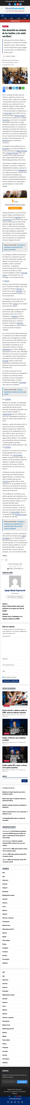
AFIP (3, 873)
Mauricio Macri (20, 115)
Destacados (5, 891)
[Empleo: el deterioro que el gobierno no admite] (15, 727)
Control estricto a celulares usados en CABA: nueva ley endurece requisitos (14, 711)
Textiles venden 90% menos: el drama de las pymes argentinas (14, 766)
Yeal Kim (19, 289)
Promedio (17, 568)
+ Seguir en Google (10, 56)
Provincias (5, 952)
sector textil (8, 113)
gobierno (15, 316)
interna (6, 281)
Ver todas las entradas (15, 597)
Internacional (5, 921)
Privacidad (22, 1091)
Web (3, 671)
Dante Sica (6, 120)
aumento (19, 291)
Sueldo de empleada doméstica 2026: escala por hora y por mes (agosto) (14, 843)
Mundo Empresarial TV (8, 929)
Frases (4, 906)
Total (10, 568)
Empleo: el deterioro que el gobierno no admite (14, 739)
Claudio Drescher (12, 153)
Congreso (4, 888)
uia (6, 560)
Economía (4, 899)
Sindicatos (5, 963)
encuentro (5, 148)
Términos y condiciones (11, 1091)
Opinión (4, 937)
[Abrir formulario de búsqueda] (27, 15)
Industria (4, 914)
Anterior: (13, 607)
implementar (6, 414)
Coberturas (5, 880)
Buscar (4, 776)
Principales (5, 948)
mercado (5, 361)
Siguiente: (12, 616)
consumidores (17, 455)
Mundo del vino (6, 925)
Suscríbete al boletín (10, 677)
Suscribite (22, 1082)
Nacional (4, 933)
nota (20, 564)
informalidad (15, 512)
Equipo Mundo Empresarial (11, 60)
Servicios (4, 955)
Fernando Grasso (21, 514)
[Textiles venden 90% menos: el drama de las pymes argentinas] (15, 754)
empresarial (6, 349)
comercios (5, 481)
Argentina (18, 217)
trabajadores (22, 170)
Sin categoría (5, 959)
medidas (8, 399)
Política (4, 944)
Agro (3, 876)
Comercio (4, 884)
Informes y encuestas (8, 918)
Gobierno (5, 26)
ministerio (7, 447)
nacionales (22, 382)
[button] (2, 15)
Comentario (6, 636)
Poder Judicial (6, 940)
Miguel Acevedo (21, 151)
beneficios (5, 140)
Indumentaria (7, 219)
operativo (20, 323)
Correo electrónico (8, 665)
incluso (15, 304)
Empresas (4, 903)
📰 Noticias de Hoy (15, 21)
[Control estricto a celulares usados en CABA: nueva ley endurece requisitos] (15, 699)
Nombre (5, 659)
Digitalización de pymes (8, 895)
